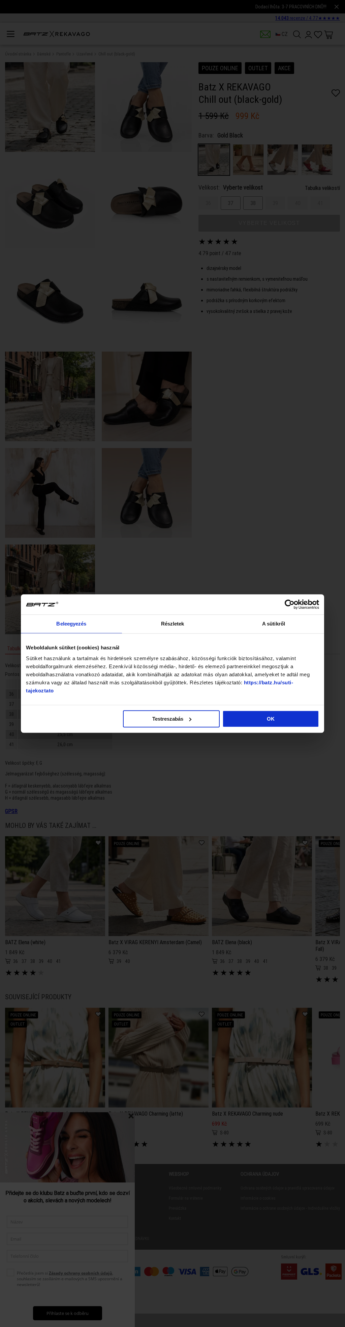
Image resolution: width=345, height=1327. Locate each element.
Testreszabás (167, 719)
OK (271, 719)
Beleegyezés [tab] (71, 624)
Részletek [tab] (172, 624)
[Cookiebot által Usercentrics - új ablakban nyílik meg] (289, 604)
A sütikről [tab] (273, 624)
